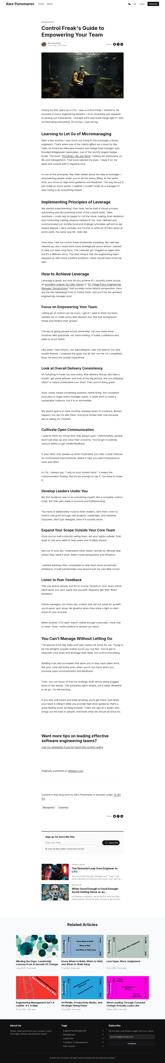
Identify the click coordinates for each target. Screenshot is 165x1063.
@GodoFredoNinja (107, 1058)
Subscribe (153, 4)
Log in (142, 4)
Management (48, 22)
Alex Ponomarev (54, 43)
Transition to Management (75, 1042)
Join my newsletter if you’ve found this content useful (72, 747)
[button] (129, 3)
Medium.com (75, 770)
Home (41, 4)
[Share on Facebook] (118, 44)
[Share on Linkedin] (122, 44)
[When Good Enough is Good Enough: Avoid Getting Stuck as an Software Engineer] (55, 892)
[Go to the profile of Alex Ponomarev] (43, 44)
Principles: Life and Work (76, 156)
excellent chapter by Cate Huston (64, 284)
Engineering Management (74, 1031)
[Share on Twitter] (114, 44)
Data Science (69, 1046)
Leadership (63, 808)
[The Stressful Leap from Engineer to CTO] (55, 872)
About (49, 4)
